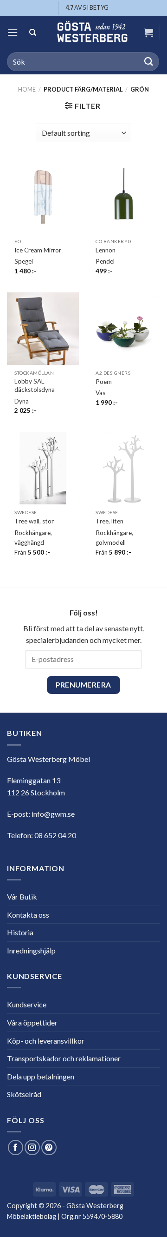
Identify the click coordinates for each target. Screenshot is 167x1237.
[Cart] (148, 32)
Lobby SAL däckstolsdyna (34, 385)
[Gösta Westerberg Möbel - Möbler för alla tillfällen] (92, 32)
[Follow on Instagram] (32, 1147)
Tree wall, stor (34, 521)
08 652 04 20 (55, 835)
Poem (104, 381)
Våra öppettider (32, 1022)
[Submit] (149, 62)
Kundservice (26, 1004)
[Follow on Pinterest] (49, 1147)
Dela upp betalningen (40, 1076)
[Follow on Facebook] (15, 1147)
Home (27, 89)
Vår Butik (22, 896)
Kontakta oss (28, 914)
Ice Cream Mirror (37, 250)
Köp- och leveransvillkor (45, 1040)
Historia (20, 932)
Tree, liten (109, 521)
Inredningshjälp (31, 950)
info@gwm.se (53, 813)
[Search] (33, 32)
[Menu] (12, 32)
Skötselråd (24, 1094)
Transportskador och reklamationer (64, 1058)
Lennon (106, 250)
